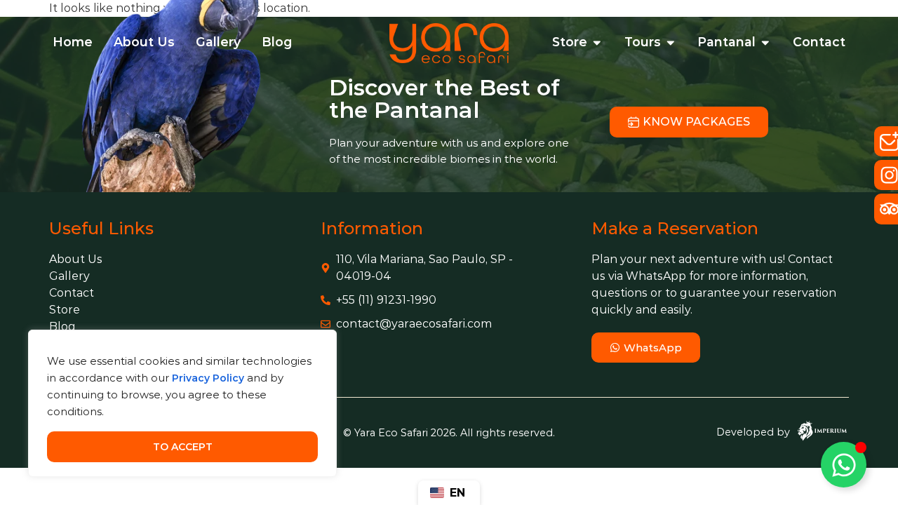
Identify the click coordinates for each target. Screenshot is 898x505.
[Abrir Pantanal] (765, 42)
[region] (182, 403)
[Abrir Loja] (597, 42)
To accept (183, 446)
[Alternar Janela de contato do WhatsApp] (843, 464)
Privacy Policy (208, 378)
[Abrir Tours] (670, 42)
